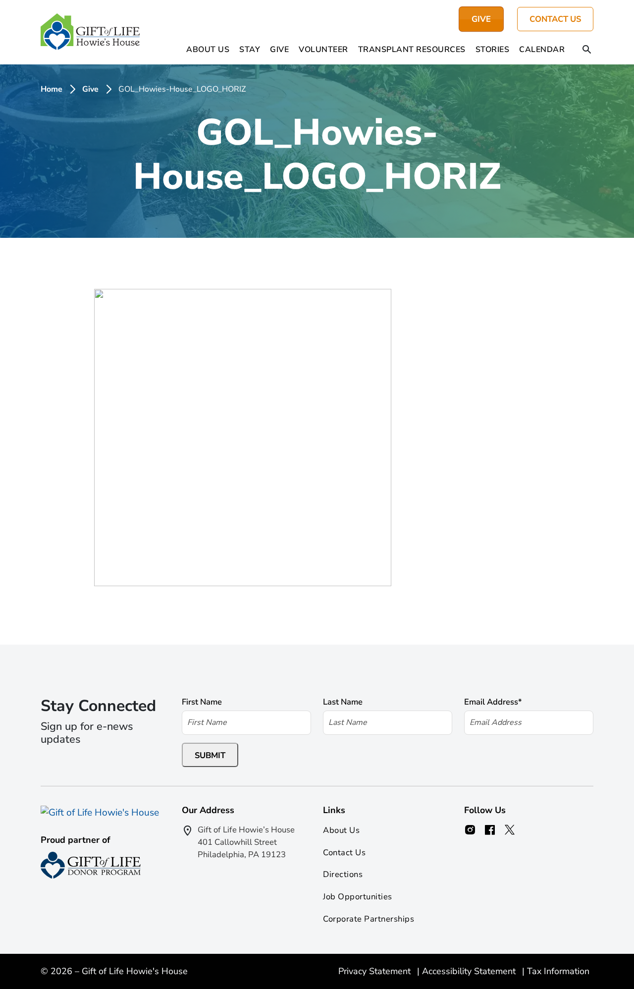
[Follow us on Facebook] (490, 830)
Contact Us (555, 19)
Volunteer (323, 49)
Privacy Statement (375, 971)
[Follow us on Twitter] (510, 830)
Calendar (542, 49)
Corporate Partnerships (368, 919)
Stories (493, 49)
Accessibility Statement (470, 971)
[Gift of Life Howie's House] (90, 32)
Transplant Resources (412, 49)
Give (279, 49)
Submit (210, 755)
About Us (207, 49)
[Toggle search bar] (587, 50)
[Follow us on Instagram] (470, 830)
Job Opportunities (357, 896)
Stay (249, 49)
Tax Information (558, 971)
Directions (343, 874)
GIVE (481, 19)
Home (51, 89)
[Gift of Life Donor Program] (91, 865)
